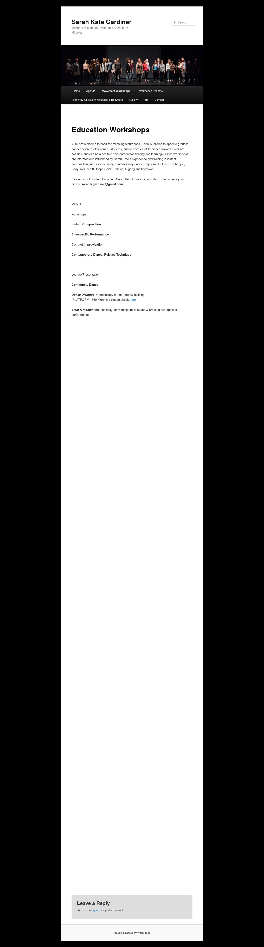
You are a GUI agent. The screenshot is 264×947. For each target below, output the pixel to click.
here (133, 299)
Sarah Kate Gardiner (102, 21)
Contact (159, 100)
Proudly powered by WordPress (132, 933)
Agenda (90, 91)
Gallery (133, 100)
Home (76, 91)
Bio (146, 100)
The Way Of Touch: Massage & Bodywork (98, 100)
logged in (96, 910)
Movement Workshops (116, 91)
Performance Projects (150, 91)
